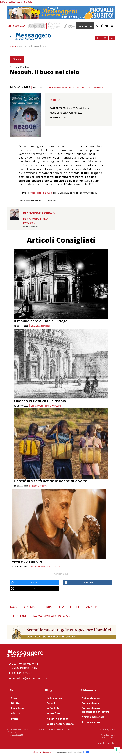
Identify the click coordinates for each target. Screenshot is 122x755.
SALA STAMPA (85, 26)
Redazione (17, 708)
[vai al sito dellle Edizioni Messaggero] (69, 25)
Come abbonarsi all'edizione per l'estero (95, 710)
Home (12, 46)
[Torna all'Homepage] (33, 36)
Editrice (15, 713)
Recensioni (18, 616)
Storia (14, 698)
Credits (98, 729)
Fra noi (51, 703)
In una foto (53, 713)
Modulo (111, 737)
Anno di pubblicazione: (63, 112)
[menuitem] (25, 704)
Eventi (15, 718)
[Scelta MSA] (10, 36)
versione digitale (41, 192)
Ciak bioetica (54, 698)
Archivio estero (91, 722)
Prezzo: (54, 117)
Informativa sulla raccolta (42, 752)
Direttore (16, 703)
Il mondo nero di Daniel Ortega (40, 320)
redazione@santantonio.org (29, 678)
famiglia (91, 607)
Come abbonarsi (91, 703)
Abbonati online (91, 698)
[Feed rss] (112, 25)
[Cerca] (105, 38)
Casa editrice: (58, 108)
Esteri (74, 607)
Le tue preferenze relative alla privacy (68, 752)
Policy (103, 737)
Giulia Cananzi (40, 486)
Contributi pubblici (106, 743)
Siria (61, 607)
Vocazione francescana (60, 724)
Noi (12, 690)
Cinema (17, 59)
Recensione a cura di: (39, 213)
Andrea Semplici (41, 325)
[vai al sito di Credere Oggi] (54, 25)
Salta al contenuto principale (16, 1)
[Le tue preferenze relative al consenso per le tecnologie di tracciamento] (117, 750)
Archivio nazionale (93, 717)
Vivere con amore (27, 561)
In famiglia (53, 708)
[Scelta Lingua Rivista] (112, 38)
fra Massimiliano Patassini (47, 405)
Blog (48, 690)
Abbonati (88, 690)
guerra (46, 607)
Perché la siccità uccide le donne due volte (50, 480)
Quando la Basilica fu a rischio (40, 400)
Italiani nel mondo (58, 718)
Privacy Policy (109, 729)
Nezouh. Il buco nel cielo (33, 46)
